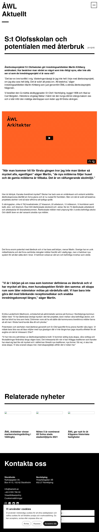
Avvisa (26, 523)
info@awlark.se (12, 488)
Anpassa (36, 523)
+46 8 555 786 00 (12, 492)
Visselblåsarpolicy (13, 495)
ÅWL (14, 9)
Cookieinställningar (13, 498)
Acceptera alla (50, 523)
